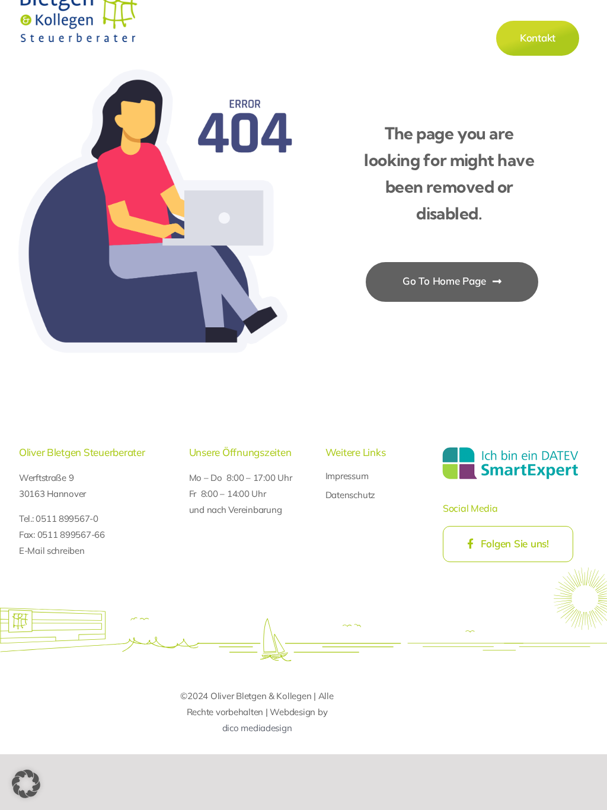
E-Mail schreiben (52, 550)
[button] (26, 784)
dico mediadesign (257, 728)
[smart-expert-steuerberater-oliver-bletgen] (510, 448)
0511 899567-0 (67, 518)
